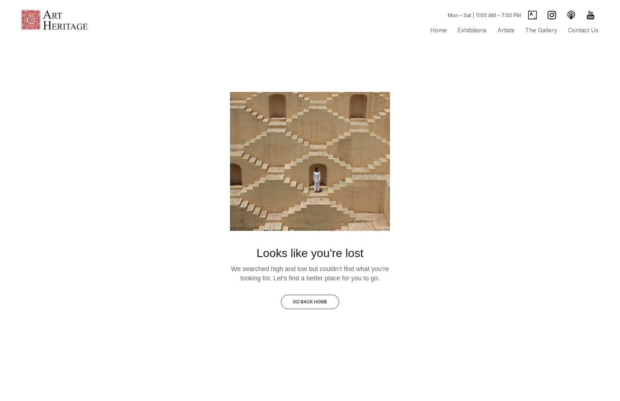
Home (438, 30)
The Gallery (541, 30)
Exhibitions (472, 30)
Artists (506, 30)
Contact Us (583, 30)
